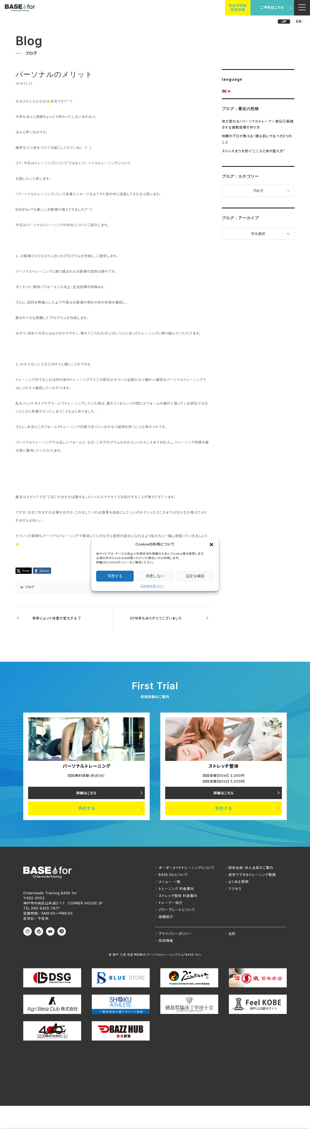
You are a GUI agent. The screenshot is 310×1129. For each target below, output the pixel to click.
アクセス (235, 889)
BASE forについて (173, 875)
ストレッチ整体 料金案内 (178, 896)
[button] (211, 544)
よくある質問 (238, 882)
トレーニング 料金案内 (176, 889)
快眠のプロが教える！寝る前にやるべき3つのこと (257, 139)
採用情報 (166, 941)
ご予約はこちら (272, 7)
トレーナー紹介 (171, 903)
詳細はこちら (86, 793)
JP (284, 21)
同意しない (155, 576)
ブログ (29, 587)
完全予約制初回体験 (238, 7)
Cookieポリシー (152, 586)
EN (299, 21)
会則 (232, 934)
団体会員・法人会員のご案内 (250, 868)
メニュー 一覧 (169, 882)
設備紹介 (166, 917)
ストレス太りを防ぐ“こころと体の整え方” (253, 151)
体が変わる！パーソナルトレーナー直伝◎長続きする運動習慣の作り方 (258, 124)
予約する (86, 808)
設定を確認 (195, 576)
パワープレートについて (177, 910)
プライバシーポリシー (175, 934)
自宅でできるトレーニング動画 (252, 875)
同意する (115, 576)
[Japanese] (229, 91)
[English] (224, 91)
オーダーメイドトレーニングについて (187, 868)
